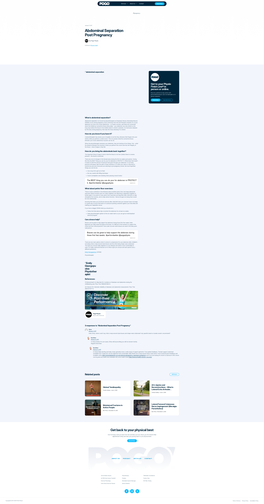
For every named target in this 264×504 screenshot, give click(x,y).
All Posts (174, 374)
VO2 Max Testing (147, 480)
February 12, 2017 (95, 339)
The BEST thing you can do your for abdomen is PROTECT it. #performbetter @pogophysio (112, 181)
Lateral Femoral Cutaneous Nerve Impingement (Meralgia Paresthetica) (164, 406)
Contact (141, 3)
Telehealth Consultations (149, 475)
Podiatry (124, 478)
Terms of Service (237, 500)
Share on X (132, 183)
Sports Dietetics (126, 483)
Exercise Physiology (106, 480)
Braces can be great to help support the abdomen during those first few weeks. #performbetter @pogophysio (110, 233)
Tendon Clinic (146, 478)
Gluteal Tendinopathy (112, 387)
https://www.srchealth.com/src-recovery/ (140, 357)
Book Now (160, 3)
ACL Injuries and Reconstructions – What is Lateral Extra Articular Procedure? (162, 388)
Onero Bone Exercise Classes (108, 483)
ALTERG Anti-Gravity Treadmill (108, 478)
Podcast (127, 458)
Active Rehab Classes (106, 475)
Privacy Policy (245, 500)
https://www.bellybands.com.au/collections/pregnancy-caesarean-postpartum (124, 355)
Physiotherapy (125, 475)
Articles (137, 458)
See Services (167, 100)
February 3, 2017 (92, 331)
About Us (132, 3)
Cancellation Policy (254, 500)
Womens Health (94, 45)
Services (123, 3)
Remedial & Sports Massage (129, 480)
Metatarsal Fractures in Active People (113, 406)
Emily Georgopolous (90, 252)
